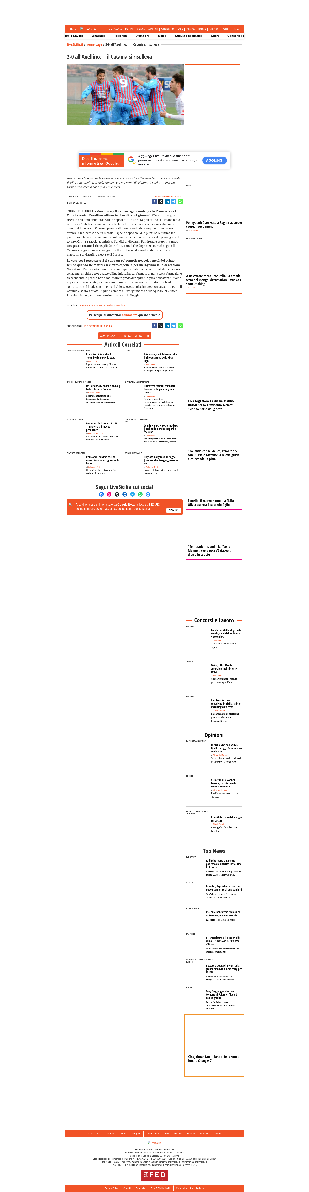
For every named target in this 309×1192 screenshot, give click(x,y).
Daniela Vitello (219, 710)
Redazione (92, 361)
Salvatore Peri (94, 467)
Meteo (148, 35)
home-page (94, 44)
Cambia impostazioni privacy (190, 1188)
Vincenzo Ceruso (220, 790)
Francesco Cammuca (97, 433)
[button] (189, 1070)
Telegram (106, 35)
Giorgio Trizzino (219, 824)
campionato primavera (92, 304)
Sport (201, 35)
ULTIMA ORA (115, 29)
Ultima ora (129, 35)
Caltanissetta (167, 29)
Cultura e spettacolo (175, 35)
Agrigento (153, 29)
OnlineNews (193, 231)
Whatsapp (85, 35)
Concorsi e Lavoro (226, 35)
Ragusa (202, 29)
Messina (190, 29)
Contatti (127, 1188)
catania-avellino (116, 304)
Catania (141, 29)
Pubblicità (141, 1188)
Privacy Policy (111, 1188)
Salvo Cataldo (94, 393)
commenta (129, 315)
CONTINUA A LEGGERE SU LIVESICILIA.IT (124, 335)
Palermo (129, 29)
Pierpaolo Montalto (221, 755)
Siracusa (213, 29)
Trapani (225, 29)
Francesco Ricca (107, 197)
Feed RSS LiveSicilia (161, 1188)
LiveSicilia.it (75, 44)
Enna (180, 29)
